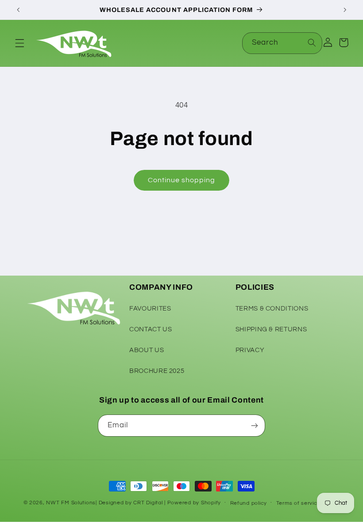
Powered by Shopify (194, 502)
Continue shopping (182, 180)
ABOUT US (146, 350)
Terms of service (298, 503)
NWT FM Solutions (71, 502)
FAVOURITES (150, 308)
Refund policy (248, 503)
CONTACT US (150, 329)
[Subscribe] (254, 425)
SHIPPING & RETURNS (271, 329)
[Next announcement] (345, 9)
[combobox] (282, 43)
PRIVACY (250, 350)
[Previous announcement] (18, 9)
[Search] (311, 43)
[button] (19, 43)
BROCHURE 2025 (156, 371)
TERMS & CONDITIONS (272, 308)
